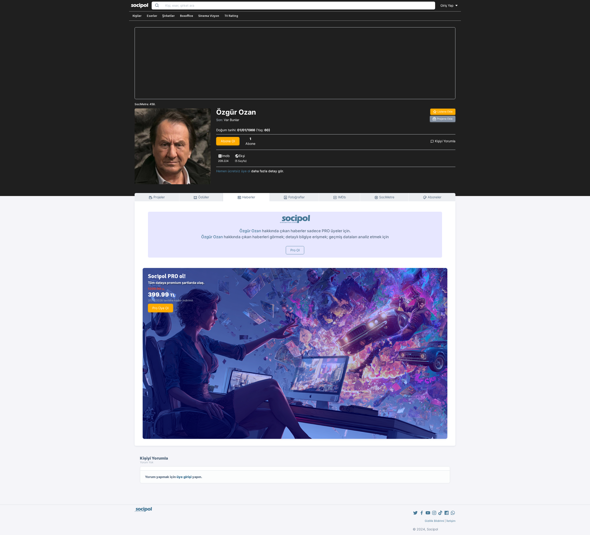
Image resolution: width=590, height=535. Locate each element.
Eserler (152, 16)
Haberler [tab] (248, 197)
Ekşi (242, 156)
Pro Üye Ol (160, 308)
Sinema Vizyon (208, 16)
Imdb (226, 156)
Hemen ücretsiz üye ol (233, 171)
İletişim (450, 521)
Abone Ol (228, 141)
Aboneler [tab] (434, 197)
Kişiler (137, 16)
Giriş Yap (447, 5)
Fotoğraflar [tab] (296, 197)
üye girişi (184, 477)
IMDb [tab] (341, 197)
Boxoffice (186, 16)
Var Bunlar (231, 120)
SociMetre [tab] (386, 197)
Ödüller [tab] (203, 197)
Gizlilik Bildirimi (434, 521)
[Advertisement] (295, 63)
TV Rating (231, 16)
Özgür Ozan (250, 231)
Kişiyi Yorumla (444, 141)
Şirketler (168, 16)
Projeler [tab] (159, 197)
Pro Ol (295, 250)
